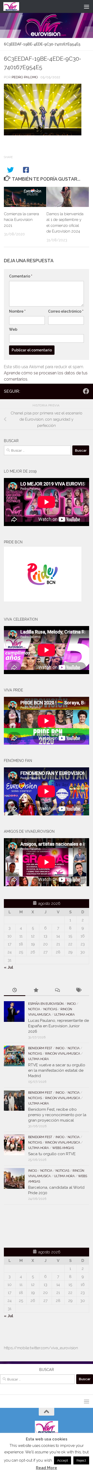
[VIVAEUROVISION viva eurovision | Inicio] (14, 6)
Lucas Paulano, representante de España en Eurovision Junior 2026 (58, 1026)
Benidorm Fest (40, 1048)
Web (13, 329)
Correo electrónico (65, 311)
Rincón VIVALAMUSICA (62, 1053)
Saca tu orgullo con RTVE (52, 1154)
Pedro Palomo (25, 77)
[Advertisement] (34, 1225)
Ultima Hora (64, 1014)
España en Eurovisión (46, 1004)
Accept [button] (62, 1460)
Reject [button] (81, 1460)
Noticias (50, 1009)
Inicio (71, 1004)
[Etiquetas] (78, 990)
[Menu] (86, 6)
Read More (46, 1467)
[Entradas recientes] (14, 990)
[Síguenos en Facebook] (86, 391)
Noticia (34, 1009)
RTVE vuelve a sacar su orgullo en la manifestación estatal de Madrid (56, 1070)
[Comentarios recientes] (57, 990)
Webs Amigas (63, 1148)
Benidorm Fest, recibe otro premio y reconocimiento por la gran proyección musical (57, 1115)
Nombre (17, 311)
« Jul (8, 967)
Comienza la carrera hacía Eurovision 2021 (21, 220)
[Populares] (36, 990)
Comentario (20, 276)
